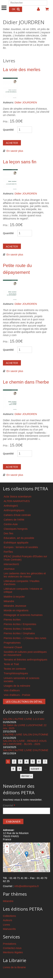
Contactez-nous (12, 948)
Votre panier (46, 10)
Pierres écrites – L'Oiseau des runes (25, 638)
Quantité (8, 129)
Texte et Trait (11, 664)
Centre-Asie (11, 524)
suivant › (36, 768)
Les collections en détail (24, 701)
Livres (6, 924)
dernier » (26, 776)
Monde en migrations (16, 610)
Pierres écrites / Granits (17, 628)
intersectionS (11, 564)
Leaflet (36, 871)
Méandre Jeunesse (15, 605)
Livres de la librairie (14, 967)
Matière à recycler (14, 596)
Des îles (8, 533)
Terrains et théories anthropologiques (25, 659)
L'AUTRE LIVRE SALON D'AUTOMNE (25, 734)
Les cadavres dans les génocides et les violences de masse (25, 575)
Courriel (9, 805)
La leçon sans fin (19, 161)
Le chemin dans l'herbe (26, 382)
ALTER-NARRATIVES (17, 501)
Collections (9, 915)
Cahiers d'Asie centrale (17, 515)
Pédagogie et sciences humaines (23, 615)
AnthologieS (11, 505)
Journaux (9, 568)
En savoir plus (14, 150)
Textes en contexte (15, 668)
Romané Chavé (13, 647)
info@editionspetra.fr (26, 886)
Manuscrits (9, 929)
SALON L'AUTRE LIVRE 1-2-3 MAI (23, 719)
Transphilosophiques (16, 673)
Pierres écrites (12, 619)
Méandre (9, 601)
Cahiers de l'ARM (14, 519)
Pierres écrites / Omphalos (19, 633)
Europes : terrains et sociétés (21, 547)
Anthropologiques (14, 510)
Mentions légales (13, 952)
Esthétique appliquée (16, 542)
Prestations (9, 943)
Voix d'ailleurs (12, 690)
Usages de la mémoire (17, 685)
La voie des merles (21, 69)
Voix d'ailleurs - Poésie (17, 695)
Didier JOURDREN (26, 102)
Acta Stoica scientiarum (17, 496)
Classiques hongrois (16, 528)
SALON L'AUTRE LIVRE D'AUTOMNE (25, 750)
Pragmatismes (12, 642)
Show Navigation (4, 5)
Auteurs (7, 920)
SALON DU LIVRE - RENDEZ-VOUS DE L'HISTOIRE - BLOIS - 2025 (25, 742)
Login (37, 10)
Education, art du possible (19, 538)
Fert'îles (8, 551)
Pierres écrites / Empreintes (20, 624)
